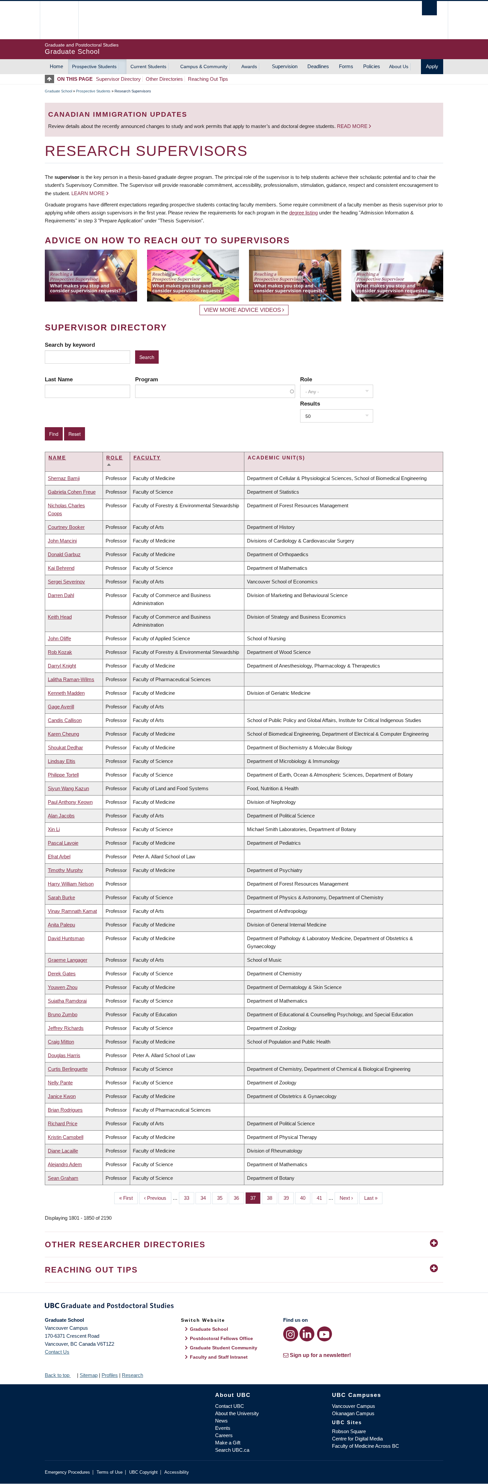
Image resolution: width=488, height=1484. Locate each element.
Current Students (148, 66)
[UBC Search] (429, 8)
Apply (432, 66)
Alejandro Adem (65, 1164)
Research (132, 1375)
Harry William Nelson (71, 884)
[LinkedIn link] (306, 1333)
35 (222, 1198)
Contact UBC (229, 1406)
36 (239, 1198)
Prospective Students (94, 66)
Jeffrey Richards (66, 1028)
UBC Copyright (143, 1472)
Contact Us (57, 1352)
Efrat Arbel (59, 856)
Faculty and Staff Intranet (219, 1357)
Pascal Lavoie (63, 843)
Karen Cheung (63, 734)
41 (322, 1198)
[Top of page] (51, 79)
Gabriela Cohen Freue (72, 492)
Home (56, 66)
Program (146, 379)
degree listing (303, 212)
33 (189, 1198)
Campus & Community (203, 66)
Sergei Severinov (66, 581)
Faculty (147, 457)
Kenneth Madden (66, 693)
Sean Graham (63, 1178)
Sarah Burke (61, 897)
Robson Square (349, 1431)
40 (305, 1198)
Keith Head (60, 617)
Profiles (110, 1375)
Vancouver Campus (353, 1406)
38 (272, 1198)
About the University (237, 1413)
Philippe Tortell (63, 775)
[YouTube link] (324, 1333)
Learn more (88, 193)
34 (206, 1198)
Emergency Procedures (67, 1472)
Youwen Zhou (62, 987)
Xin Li (54, 829)
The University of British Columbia (59, 20)
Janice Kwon (62, 1096)
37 (255, 1198)
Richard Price (62, 1123)
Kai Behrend (61, 568)
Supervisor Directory (118, 79)
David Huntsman (66, 938)
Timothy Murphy (65, 870)
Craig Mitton (61, 1042)
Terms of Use (109, 1472)
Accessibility (176, 1472)
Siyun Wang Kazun (68, 788)
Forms (346, 66)
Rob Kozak (60, 652)
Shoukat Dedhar (65, 747)
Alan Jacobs (61, 815)
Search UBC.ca (232, 1450)
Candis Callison (65, 720)
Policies (371, 66)
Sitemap (89, 1375)
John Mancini (62, 541)
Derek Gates (62, 973)
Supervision (284, 66)
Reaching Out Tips (208, 79)
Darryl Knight (62, 666)
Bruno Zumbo (62, 1014)
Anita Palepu (61, 925)
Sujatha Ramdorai (67, 1001)
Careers (224, 1435)
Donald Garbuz (64, 554)
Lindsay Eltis (61, 761)
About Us (398, 66)
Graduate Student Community (223, 1347)
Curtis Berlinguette (68, 1069)
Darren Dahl (61, 595)
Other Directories (164, 79)
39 (289, 1198)
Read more (353, 126)
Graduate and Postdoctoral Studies (244, 1307)
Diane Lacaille (63, 1151)
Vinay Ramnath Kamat (72, 911)
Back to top (58, 1375)
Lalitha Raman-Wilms (71, 679)
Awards (249, 66)
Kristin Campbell (65, 1137)
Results (310, 404)
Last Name (59, 379)
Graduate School (58, 91)
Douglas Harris (64, 1055)
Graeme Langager (67, 960)
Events (222, 1428)
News (221, 1420)
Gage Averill (61, 706)
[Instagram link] (290, 1333)
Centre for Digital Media (357, 1438)
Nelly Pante (60, 1082)
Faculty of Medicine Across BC (365, 1446)
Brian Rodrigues (65, 1110)
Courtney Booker (66, 527)
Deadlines (318, 66)
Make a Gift (227, 1442)
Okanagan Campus (353, 1413)
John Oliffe (59, 638)
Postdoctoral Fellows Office (221, 1338)
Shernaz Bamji (64, 478)
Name (57, 457)
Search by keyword (70, 345)
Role (306, 379)
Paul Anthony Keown (70, 802)
